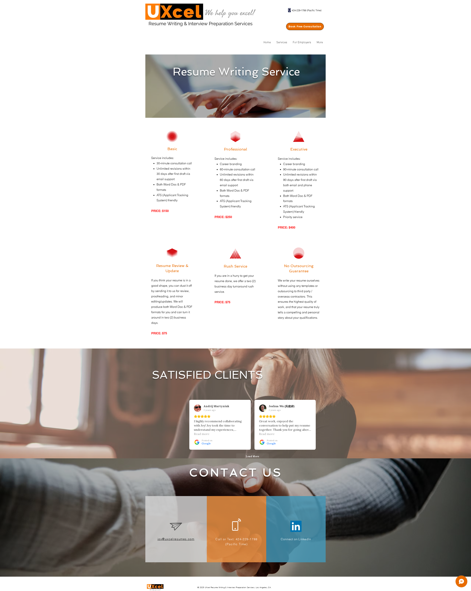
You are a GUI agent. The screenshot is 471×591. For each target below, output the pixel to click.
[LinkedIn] (296, 526)
